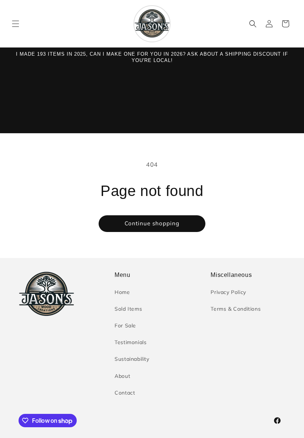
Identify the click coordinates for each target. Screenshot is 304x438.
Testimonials (130, 342)
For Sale (125, 325)
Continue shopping (152, 223)
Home (122, 292)
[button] (15, 24)
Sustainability (132, 359)
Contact (125, 392)
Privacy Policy (228, 292)
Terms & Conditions (236, 308)
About (122, 376)
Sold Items (128, 308)
